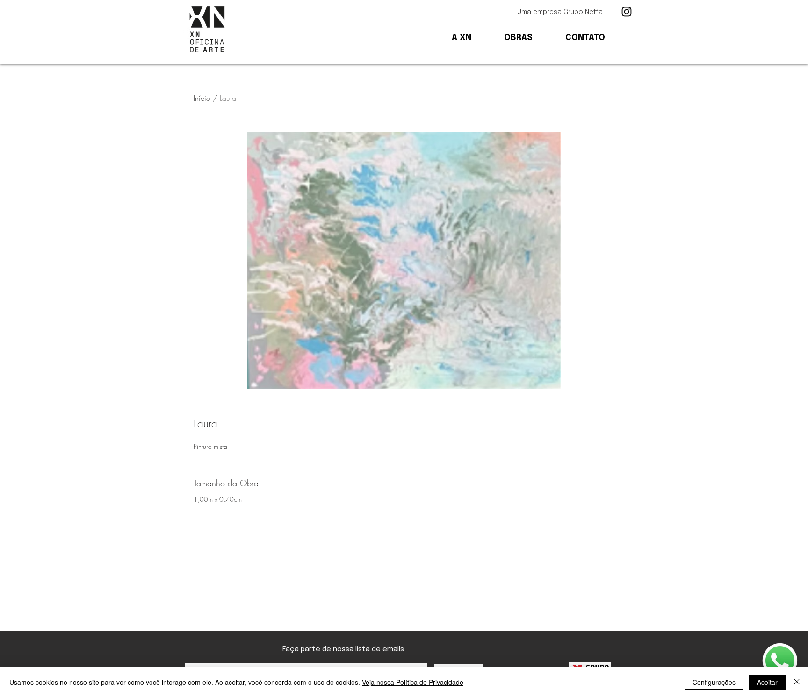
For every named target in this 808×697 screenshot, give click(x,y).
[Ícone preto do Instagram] (626, 11)
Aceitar (767, 682)
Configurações (714, 682)
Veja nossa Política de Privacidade (412, 682)
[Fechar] (796, 682)
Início (202, 98)
